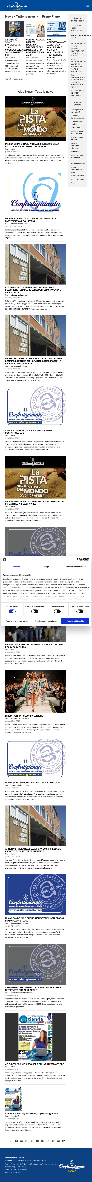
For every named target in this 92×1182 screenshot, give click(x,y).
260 (58, 1141)
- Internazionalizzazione (77, 162)
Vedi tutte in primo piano (14, 79)
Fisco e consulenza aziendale (21, 993)
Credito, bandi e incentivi (20, 785)
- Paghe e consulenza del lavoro (76, 169)
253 (21, 1141)
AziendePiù (15, 1116)
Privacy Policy (10, 1164)
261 (63, 1141)
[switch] (34, 611)
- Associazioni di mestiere (76, 123)
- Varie (73, 183)
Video (13, 649)
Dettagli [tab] (46, 567)
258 (47, 1141)
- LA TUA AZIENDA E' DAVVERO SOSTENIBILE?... (77, 93)
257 (42, 1141)
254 (26, 1141)
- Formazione (75, 152)
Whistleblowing (20, 1167)
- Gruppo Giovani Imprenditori (77, 156)
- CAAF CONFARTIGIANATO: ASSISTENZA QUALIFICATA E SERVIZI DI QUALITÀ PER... (77, 65)
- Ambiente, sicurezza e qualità (77, 117)
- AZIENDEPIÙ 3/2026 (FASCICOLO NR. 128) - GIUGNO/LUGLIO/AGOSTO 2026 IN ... (77, 32)
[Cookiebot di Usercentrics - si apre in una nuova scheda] (78, 559)
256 (37, 1141)
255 (32, 1141)
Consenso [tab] (16, 567)
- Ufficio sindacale (77, 179)
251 (11, 1141)
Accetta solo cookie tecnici (17, 621)
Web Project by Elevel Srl (12, 1172)
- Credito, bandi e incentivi (77, 138)
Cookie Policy (21, 1164)
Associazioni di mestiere (20, 718)
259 (53, 1141)
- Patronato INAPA (77, 176)
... (68, 1141)
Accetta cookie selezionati (46, 621)
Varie (13, 149)
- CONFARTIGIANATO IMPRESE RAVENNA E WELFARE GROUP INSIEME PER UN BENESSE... (77, 48)
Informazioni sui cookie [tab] (76, 567)
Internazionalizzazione (19, 224)
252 (16, 1141)
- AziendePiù (75, 128)
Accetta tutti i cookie (75, 621)
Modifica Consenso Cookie (37, 1164)
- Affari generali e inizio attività (77, 111)
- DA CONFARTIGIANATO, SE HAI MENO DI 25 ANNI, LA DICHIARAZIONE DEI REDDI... (77, 81)
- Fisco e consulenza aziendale (75, 145)
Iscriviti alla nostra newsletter (16, 1169)
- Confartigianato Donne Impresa (77, 132)
